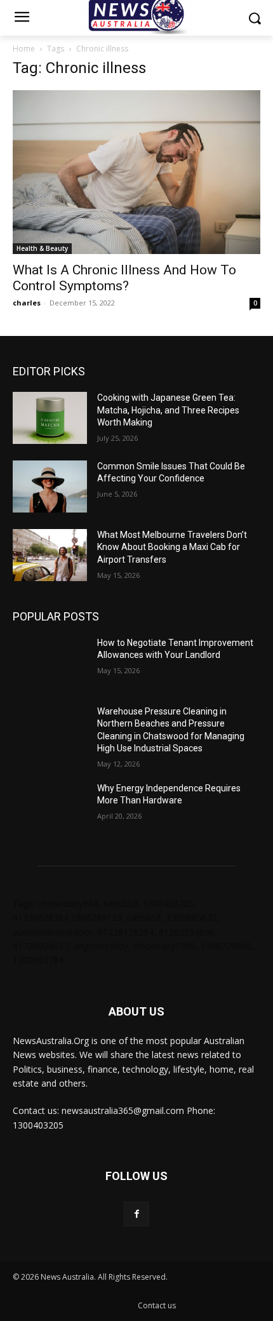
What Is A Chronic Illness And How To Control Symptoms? (124, 277)
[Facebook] (136, 1214)
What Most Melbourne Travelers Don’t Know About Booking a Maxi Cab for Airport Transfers (172, 547)
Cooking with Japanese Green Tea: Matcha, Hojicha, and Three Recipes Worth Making (168, 409)
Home (24, 48)
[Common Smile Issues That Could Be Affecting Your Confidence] (50, 486)
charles (27, 302)
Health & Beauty (42, 248)
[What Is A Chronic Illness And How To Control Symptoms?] (136, 172)
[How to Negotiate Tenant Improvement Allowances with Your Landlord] (50, 663)
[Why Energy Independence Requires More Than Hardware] (50, 808)
